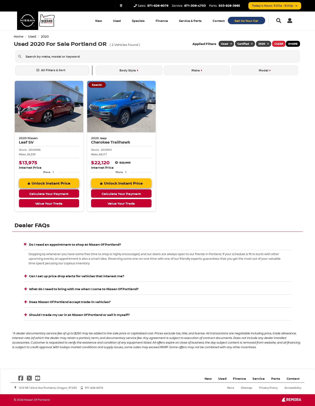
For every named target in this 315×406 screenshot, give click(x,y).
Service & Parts (190, 21)
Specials (138, 21)
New (98, 21)
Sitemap (246, 388)
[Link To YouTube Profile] (37, 377)
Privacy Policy (268, 388)
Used (117, 21)
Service (259, 378)
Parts (275, 378)
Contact (219, 21)
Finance (162, 21)
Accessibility (293, 388)
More (46, 172)
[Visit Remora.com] (291, 400)
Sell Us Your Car (247, 21)
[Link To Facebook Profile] (21, 377)
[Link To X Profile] (29, 377)
